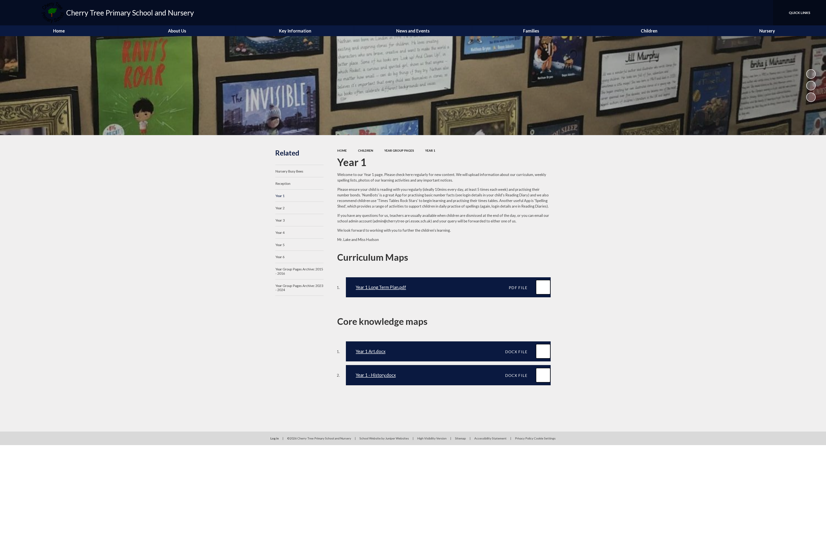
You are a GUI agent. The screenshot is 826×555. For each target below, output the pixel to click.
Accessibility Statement (490, 438)
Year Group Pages (399, 150)
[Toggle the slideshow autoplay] (811, 74)
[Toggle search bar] (765, 12)
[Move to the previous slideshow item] (811, 85)
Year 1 (430, 150)
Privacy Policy (524, 438)
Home (342, 150)
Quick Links (799, 13)
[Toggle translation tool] (750, 12)
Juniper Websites (397, 438)
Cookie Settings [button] (545, 438)
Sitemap (460, 438)
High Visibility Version (432, 438)
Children (365, 150)
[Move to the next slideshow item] (811, 97)
